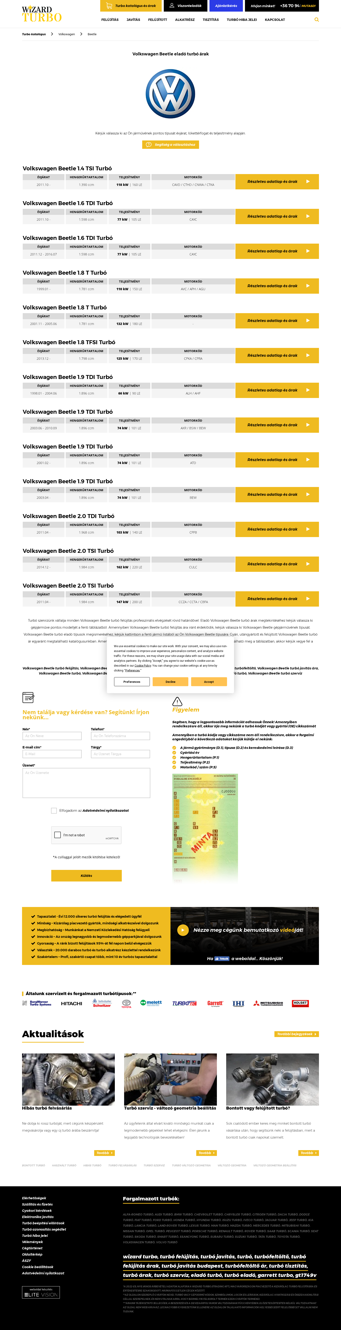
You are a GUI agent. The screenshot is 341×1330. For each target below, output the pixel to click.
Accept (209, 681)
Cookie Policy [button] (143, 665)
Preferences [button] (132, 670)
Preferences (131, 681)
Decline (170, 681)
